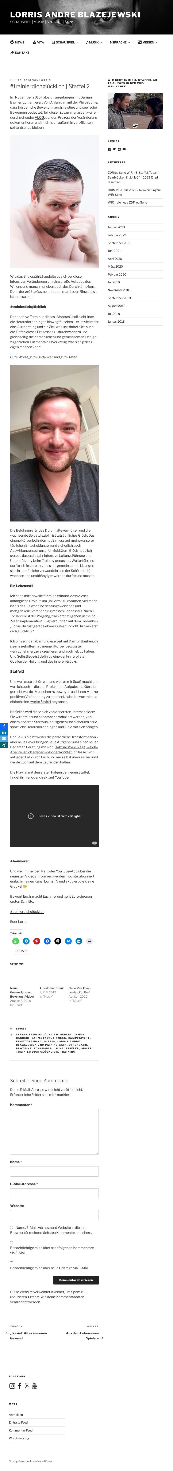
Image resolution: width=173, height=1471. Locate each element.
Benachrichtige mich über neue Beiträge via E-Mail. (49, 1268)
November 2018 (119, 290)
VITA (40, 42)
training (68, 1051)
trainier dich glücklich (37, 1051)
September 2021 (119, 243)
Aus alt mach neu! (51, 988)
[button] (164, 6)
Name (16, 1162)
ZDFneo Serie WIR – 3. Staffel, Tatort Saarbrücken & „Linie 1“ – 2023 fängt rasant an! (133, 177)
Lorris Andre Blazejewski (75, 14)
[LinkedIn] (4, 732)
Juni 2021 (114, 250)
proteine (24, 1048)
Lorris (45, 80)
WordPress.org (19, 1438)
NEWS (19, 42)
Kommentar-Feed (20, 1430)
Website (17, 1206)
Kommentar (21, 1105)
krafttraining (29, 1041)
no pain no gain (53, 1044)
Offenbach (78, 1044)
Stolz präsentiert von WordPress (31, 1461)
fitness (59, 1037)
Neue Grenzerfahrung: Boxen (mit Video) (22, 992)
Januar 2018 (116, 321)
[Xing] (4, 745)
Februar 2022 (117, 235)
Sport (21, 1028)
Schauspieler (67, 1048)
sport (86, 1048)
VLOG (39, 118)
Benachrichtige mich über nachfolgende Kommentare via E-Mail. (52, 1250)
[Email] (4, 739)
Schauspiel (44, 1048)
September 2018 (119, 298)
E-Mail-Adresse (24, 1184)
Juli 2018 (114, 313)
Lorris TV (51, 881)
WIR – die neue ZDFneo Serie (127, 202)
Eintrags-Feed (18, 1422)
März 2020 (115, 266)
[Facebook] (4, 726)
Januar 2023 (116, 227)
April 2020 (115, 258)
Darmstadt (41, 1037)
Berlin (66, 1034)
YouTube (62, 777)
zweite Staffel (40, 702)
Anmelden (16, 1414)
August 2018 (116, 305)
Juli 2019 (114, 282)
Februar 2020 (117, 274)
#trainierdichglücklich (27, 912)
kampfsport (79, 1037)
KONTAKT (22, 52)
